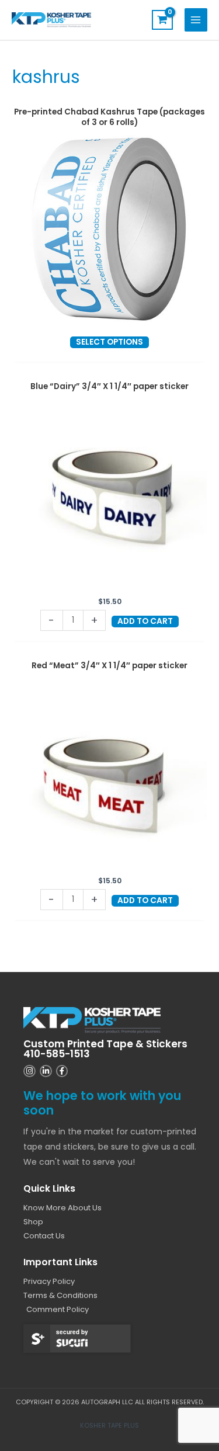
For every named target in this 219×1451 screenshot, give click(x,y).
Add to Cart (145, 621)
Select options (109, 342)
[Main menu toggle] (196, 19)
